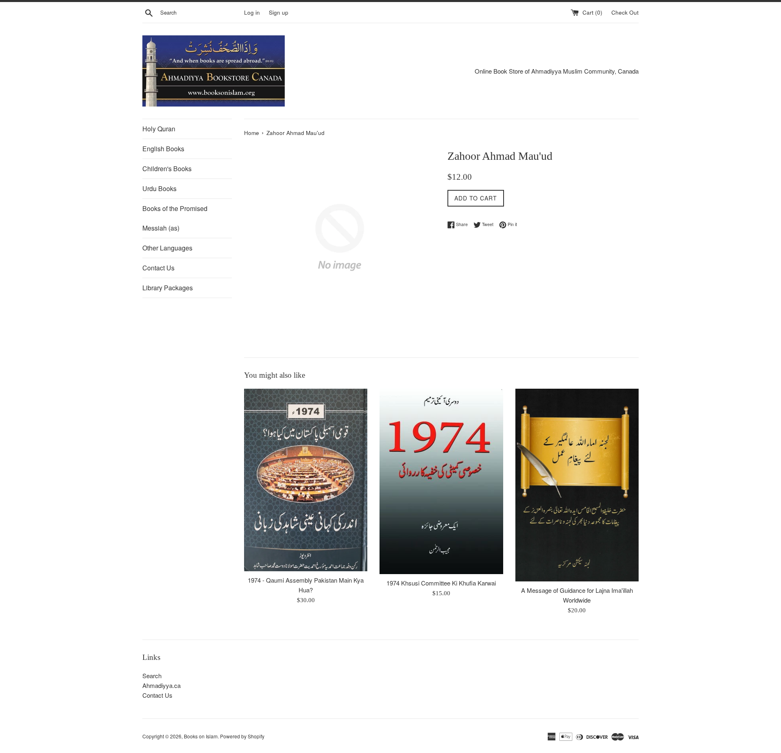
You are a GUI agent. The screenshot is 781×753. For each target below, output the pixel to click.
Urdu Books (159, 188)
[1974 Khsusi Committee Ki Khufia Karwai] (441, 481)
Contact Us (158, 267)
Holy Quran (158, 128)
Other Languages (167, 247)
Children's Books (167, 168)
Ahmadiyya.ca (161, 685)
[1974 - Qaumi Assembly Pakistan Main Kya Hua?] (305, 480)
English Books (163, 148)
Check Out (625, 12)
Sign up (278, 12)
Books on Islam (201, 736)
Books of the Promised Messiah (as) (174, 218)
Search (151, 675)
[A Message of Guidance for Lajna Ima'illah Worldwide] (577, 485)
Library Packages (167, 287)
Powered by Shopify (242, 736)
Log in (252, 12)
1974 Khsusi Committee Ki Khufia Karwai (441, 583)
